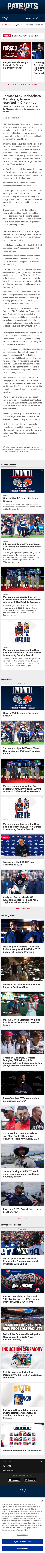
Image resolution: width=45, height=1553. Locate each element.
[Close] (42, 1500)
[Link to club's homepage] (5, 17)
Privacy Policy (29, 1530)
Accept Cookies (22, 1548)
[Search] (37, 18)
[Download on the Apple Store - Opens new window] (14, 1480)
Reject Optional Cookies (22, 1542)
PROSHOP (30, 18)
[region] (22, 1525)
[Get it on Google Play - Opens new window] (30, 1481)
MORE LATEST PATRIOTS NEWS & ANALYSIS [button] (23, 84)
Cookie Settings (22, 1535)
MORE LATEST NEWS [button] (22, 909)
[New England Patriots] (22, 1491)
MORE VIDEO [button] (22, 1218)
